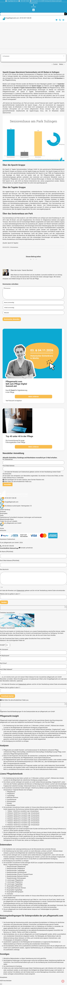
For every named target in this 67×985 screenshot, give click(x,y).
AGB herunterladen (6, 980)
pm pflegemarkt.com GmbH (12, 523)
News (12, 519)
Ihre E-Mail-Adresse (8, 465)
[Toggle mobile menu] (63, 20)
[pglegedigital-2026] (32, 329)
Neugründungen (5, 519)
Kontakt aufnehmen (26, 548)
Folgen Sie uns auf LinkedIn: (8, 521)
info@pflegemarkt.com (12, 1)
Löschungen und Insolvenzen (33, 517)
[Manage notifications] (63, 981)
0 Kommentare (14, 247)
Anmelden (33, 6)
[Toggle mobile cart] (56, 20)
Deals (1, 515)
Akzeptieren (3, 977)
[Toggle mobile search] (60, 20)
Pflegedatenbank (33, 3)
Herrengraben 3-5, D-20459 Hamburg (40, 1)
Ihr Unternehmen (8, 459)
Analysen (3, 511)
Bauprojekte (3, 513)
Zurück (55, 64)
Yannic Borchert (27, 270)
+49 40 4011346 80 (25, 1)
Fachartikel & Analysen (16, 517)
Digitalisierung (4, 517)
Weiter (61, 64)
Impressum (3, 539)
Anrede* (2, 645)
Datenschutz (25, 472)
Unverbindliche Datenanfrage (9, 548)
